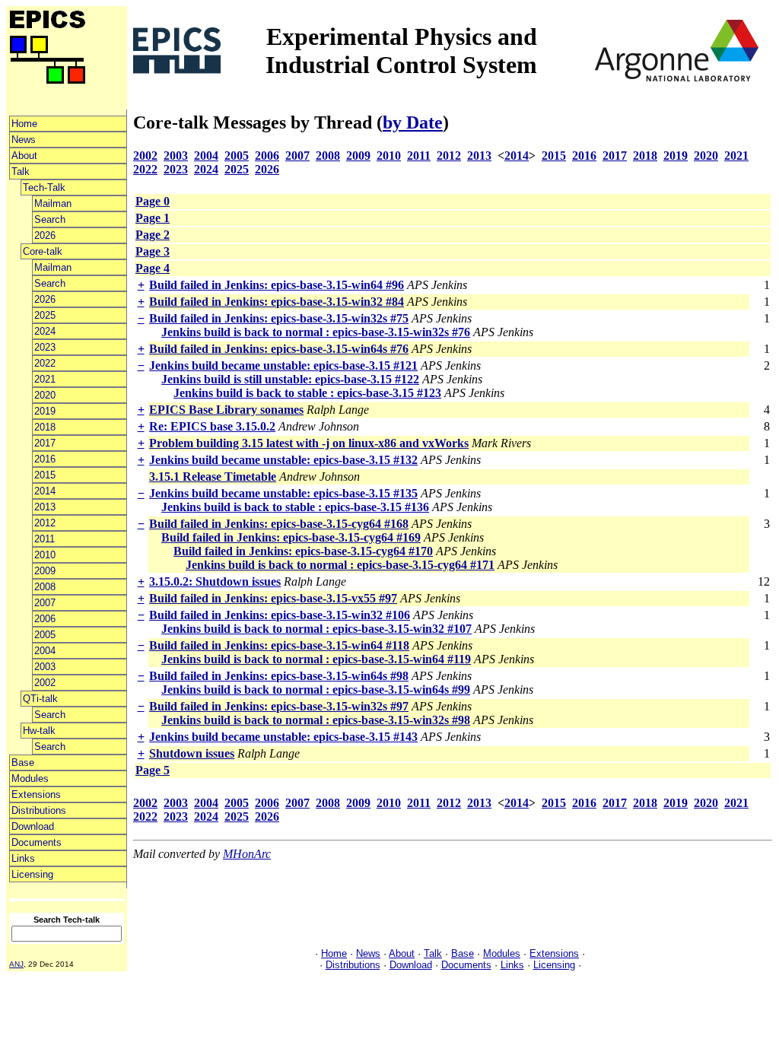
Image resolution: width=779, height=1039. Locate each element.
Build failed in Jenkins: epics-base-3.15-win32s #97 (279, 706)
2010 (45, 555)
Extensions (36, 794)
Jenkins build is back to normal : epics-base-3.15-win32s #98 (315, 719)
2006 (45, 618)
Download (32, 826)
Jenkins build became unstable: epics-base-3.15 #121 (283, 365)
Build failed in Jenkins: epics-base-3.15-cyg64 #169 (291, 537)
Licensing (32, 874)
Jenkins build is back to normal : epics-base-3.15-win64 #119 (316, 659)
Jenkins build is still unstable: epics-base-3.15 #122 (290, 379)
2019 (45, 411)
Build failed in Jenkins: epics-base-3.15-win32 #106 (279, 614)
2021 (45, 379)
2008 (45, 587)
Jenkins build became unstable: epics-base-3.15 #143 (283, 736)
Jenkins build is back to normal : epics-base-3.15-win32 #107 (316, 628)
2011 (44, 539)
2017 (45, 443)
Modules (30, 778)
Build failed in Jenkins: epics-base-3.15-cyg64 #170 (303, 551)
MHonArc (247, 853)
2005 (45, 634)
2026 (45, 235)
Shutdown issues (191, 753)
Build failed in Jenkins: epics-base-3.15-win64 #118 (279, 645)
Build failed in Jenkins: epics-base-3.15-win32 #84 (276, 301)
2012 (45, 523)
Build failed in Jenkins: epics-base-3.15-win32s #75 (279, 318)
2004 (45, 650)
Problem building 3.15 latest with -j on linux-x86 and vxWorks (309, 443)
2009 (45, 571)
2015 (45, 475)
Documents (36, 842)
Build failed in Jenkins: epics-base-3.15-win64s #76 (279, 348)
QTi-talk (40, 698)
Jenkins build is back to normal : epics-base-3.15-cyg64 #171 (340, 564)
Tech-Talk (44, 187)
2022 (45, 363)
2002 (45, 682)
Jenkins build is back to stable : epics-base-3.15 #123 (307, 392)
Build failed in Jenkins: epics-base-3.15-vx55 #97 (273, 598)
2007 (45, 602)
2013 (45, 507)
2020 (45, 395)
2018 (45, 427)
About (24, 155)
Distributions (38, 810)
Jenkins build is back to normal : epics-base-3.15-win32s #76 (315, 332)
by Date (413, 122)
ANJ (16, 964)
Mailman (53, 203)
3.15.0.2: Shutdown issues (215, 581)
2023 (45, 347)
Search (49, 219)
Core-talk (42, 251)
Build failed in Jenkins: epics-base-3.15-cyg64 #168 (279, 523)
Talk (20, 171)
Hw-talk (39, 730)
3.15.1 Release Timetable (212, 476)
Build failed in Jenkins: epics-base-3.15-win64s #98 (279, 675)
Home (24, 123)
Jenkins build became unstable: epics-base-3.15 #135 (283, 493)
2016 (45, 459)
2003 (45, 666)
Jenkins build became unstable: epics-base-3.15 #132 (283, 459)
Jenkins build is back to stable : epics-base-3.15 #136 (295, 506)
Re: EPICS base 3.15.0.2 (212, 426)
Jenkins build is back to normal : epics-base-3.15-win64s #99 (315, 689)
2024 (45, 331)
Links (23, 858)
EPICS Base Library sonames (226, 409)
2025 (45, 315)
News (23, 139)
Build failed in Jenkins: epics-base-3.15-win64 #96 (276, 284)
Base (22, 762)
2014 (45, 491)
